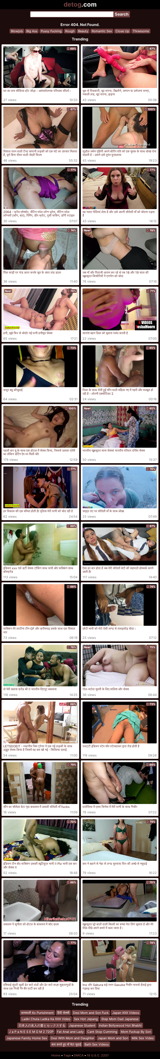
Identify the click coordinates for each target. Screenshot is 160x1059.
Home (55, 1055)
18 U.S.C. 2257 (98, 1055)
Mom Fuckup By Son (136, 1032)
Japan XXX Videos (125, 1013)
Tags (67, 1055)
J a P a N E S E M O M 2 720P (31, 1032)
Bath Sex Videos (96, 1044)
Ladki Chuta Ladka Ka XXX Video (46, 1019)
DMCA (79, 1055)
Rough (70, 31)
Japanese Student (82, 1025)
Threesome (141, 31)
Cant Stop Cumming (102, 1032)
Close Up (122, 31)
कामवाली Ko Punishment (37, 1013)
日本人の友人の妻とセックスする (42, 1025)
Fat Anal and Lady (70, 1032)
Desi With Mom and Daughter (72, 1038)
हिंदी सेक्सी (63, 1013)
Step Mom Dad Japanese (120, 1019)
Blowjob (17, 31)
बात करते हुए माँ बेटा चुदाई (66, 1044)
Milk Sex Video (143, 1038)
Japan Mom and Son (113, 1038)
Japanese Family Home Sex (26, 1038)
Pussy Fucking (51, 31)
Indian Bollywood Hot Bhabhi (120, 1025)
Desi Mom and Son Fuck (91, 1013)
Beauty (83, 31)
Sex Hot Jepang (86, 1019)
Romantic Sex (102, 31)
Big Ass (31, 31)
